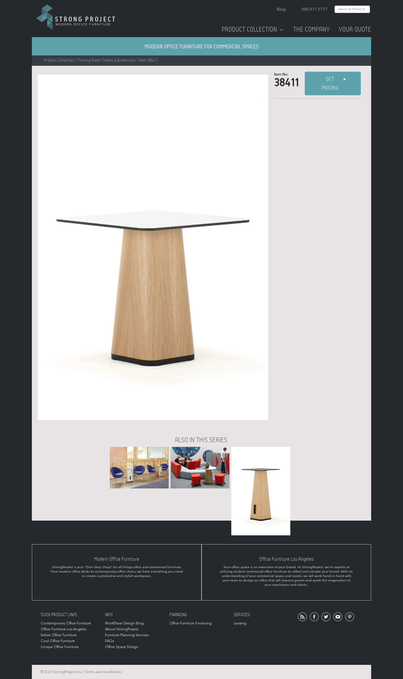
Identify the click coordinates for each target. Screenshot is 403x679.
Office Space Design (121, 647)
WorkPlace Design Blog (124, 623)
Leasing (240, 623)
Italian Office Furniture (59, 635)
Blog (281, 9)
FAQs (109, 641)
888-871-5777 (314, 9)
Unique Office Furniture (60, 647)
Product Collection (249, 29)
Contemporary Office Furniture (66, 623)
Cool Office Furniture (58, 641)
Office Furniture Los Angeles (63, 629)
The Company (311, 29)
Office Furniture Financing (190, 623)
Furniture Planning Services (127, 635)
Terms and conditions (102, 672)
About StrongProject (121, 629)
